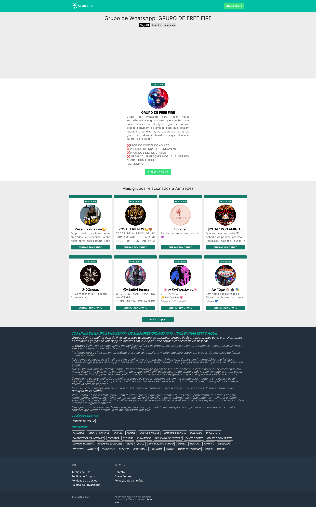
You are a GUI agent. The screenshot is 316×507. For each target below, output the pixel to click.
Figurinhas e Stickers (168, 438)
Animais (118, 432)
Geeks (129, 443)
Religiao (156, 449)
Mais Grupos (158, 319)
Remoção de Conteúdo (129, 480)
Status (170, 449)
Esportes (113, 438)
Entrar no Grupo (90, 247)
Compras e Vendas (174, 432)
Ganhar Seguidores (110, 443)
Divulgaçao (213, 432)
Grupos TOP (86, 5)
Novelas (92, 449)
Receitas (124, 449)
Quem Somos (123, 476)
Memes (181, 443)
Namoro (209, 443)
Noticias (78, 449)
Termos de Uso (81, 472)
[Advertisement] (158, 53)
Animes (131, 432)
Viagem (208, 449)
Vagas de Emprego (189, 449)
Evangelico (144, 438)
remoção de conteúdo (87, 391)
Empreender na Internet (88, 438)
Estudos (128, 438)
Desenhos (196, 432)
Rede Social (140, 449)
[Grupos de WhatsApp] (74, 6)
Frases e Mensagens (219, 438)
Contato (120, 472)
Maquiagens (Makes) (160, 443)
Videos (221, 449)
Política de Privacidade (86, 484)
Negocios (224, 443)
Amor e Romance (98, 432)
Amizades (78, 432)
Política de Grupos (83, 476)
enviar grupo (234, 6)
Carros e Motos (149, 432)
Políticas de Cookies (84, 480)
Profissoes (108, 449)
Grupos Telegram (83, 421)
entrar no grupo (158, 172)
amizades (169, 25)
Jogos (141, 443)
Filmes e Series (194, 438)
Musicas (195, 443)
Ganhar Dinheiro (83, 443)
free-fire (156, 25)
